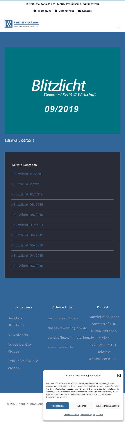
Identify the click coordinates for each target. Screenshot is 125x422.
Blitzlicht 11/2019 (27, 184)
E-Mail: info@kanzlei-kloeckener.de (78, 3)
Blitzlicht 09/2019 (28, 204)
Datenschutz (86, 415)
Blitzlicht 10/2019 (27, 194)
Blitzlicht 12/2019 (27, 174)
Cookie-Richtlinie (71, 415)
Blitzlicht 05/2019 (28, 245)
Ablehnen (81, 405)
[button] (118, 375)
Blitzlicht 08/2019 (28, 215)
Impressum (98, 415)
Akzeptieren (58, 405)
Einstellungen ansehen (107, 405)
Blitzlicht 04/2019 (28, 255)
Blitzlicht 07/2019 (28, 225)
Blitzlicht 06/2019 (28, 235)
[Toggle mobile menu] (118, 27)
